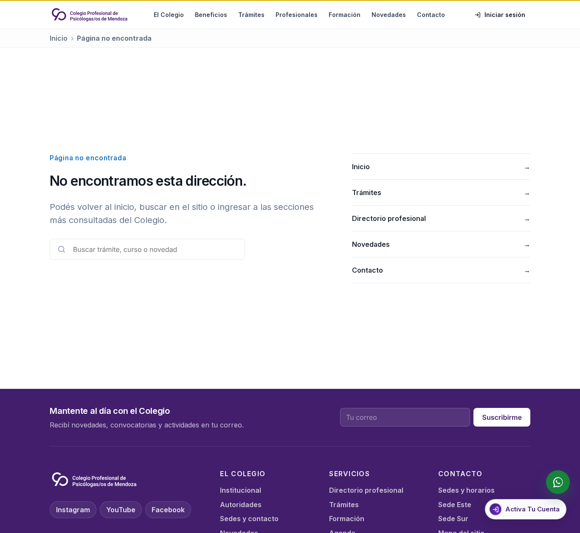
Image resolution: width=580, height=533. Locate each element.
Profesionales (297, 14)
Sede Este (454, 504)
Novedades (389, 14)
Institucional (240, 490)
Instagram (73, 509)
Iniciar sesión (504, 14)
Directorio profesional (441, 218)
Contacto (431, 14)
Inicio (59, 38)
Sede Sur (453, 518)
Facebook (168, 509)
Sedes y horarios (466, 490)
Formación (344, 14)
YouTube (120, 509)
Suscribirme (502, 417)
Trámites (251, 14)
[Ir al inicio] (90, 15)
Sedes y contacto (249, 518)
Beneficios (211, 14)
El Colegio (169, 14)
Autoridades (241, 504)
